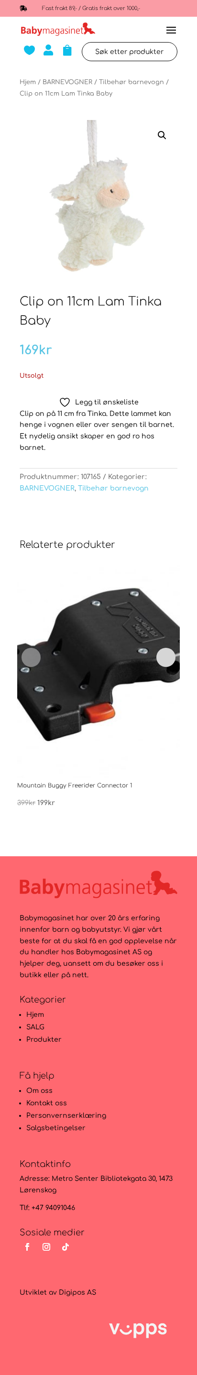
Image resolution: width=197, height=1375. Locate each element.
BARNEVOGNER (67, 82)
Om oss (39, 1090)
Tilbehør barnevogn (131, 82)
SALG (35, 1027)
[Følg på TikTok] (65, 1247)
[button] (162, 135)
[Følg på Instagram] (46, 1247)
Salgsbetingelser (56, 1128)
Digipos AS (77, 1292)
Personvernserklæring (66, 1115)
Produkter (44, 1039)
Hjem (28, 82)
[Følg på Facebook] (27, 1247)
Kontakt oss (46, 1103)
